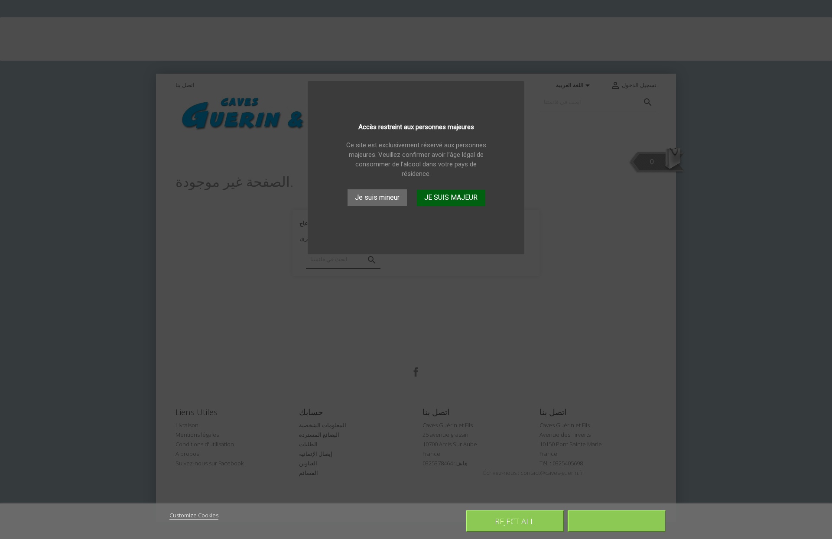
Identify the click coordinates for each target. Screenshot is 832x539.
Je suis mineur (377, 197)
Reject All (515, 521)
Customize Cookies (193, 515)
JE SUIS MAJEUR (451, 197)
